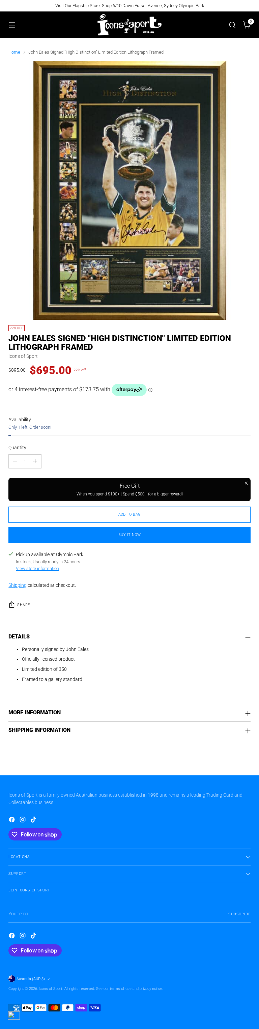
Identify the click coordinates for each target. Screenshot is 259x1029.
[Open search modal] (232, 25)
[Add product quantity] (35, 461)
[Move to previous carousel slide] (229, 763)
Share (23, 605)
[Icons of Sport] (129, 24)
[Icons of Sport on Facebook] (12, 820)
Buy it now (129, 535)
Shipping (17, 585)
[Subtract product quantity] (15, 461)
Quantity (17, 448)
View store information (37, 568)
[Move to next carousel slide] (245, 762)
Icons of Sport (23, 356)
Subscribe (239, 914)
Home (14, 52)
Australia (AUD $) (31, 979)
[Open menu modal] (12, 25)
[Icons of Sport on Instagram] (23, 820)
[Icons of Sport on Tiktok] (34, 820)
